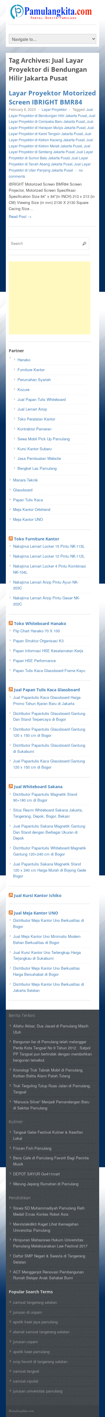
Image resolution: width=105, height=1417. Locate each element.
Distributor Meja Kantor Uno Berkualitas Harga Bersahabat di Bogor (46, 971)
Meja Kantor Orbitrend (31, 509)
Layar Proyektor (54, 109)
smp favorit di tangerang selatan (40, 1361)
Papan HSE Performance (34, 660)
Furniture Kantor (31, 369)
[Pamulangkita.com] (52, 16)
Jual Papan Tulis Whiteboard (42, 399)
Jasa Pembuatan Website (39, 458)
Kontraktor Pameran (34, 429)
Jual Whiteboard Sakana (38, 786)
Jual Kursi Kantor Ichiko (38, 895)
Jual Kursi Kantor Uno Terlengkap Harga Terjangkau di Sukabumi (47, 955)
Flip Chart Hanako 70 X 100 (36, 631)
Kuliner (16, 1121)
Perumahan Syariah (34, 379)
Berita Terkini (22, 1015)
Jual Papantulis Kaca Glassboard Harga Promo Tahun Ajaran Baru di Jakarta (46, 700)
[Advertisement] (52, 297)
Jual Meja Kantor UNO (36, 913)
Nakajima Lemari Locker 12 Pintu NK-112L (49, 556)
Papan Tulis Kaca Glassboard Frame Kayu (49, 670)
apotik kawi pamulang (31, 1351)
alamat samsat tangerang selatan (41, 1331)
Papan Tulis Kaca (28, 499)
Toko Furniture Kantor (36, 539)
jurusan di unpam (27, 1312)
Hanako (24, 359)
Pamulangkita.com (21, 1411)
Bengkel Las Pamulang (37, 468)
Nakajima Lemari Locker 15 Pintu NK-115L (49, 546)
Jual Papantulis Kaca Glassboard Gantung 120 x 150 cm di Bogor (49, 764)
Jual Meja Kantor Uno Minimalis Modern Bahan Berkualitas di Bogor (46, 939)
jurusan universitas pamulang (37, 1391)
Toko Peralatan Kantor (36, 419)
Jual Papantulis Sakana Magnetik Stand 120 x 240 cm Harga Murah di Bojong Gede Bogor (49, 870)
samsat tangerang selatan (35, 1302)
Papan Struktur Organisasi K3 (38, 640)
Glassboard (22, 490)
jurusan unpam (25, 1341)
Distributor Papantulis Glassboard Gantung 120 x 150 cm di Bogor (49, 732)
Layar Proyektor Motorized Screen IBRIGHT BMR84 (52, 97)
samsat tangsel (26, 1371)
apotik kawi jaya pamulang (35, 1321)
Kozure (23, 389)
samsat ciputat (25, 1381)
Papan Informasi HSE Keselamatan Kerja (48, 650)
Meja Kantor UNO (28, 519)
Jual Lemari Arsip (32, 409)
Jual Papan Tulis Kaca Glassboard (47, 689)
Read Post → (20, 216)
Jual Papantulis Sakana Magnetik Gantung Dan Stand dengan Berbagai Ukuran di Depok (49, 832)
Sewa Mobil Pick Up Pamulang (44, 438)
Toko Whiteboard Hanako (40, 623)
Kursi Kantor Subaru (35, 448)
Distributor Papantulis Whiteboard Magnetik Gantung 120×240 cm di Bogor (49, 851)
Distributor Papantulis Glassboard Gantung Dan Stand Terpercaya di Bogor (49, 716)
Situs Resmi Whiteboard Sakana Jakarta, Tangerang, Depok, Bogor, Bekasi (48, 813)
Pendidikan (20, 1197)
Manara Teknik (25, 480)
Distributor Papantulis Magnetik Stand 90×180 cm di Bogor (45, 797)
